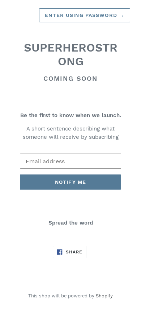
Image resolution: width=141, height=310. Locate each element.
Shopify (104, 295)
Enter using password (84, 15)
